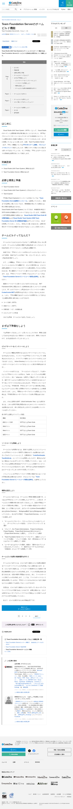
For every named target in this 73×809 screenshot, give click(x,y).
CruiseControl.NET (8, 292)
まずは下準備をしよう (20, 78)
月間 (66, 28)
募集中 (19, 711)
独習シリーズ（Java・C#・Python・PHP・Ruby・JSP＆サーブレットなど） (29, 678)
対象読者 (16, 70)
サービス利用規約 (67, 794)
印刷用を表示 (8, 632)
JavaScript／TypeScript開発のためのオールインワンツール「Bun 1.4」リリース (62, 48)
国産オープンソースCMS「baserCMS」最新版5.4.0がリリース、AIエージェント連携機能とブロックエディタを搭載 (62, 64)
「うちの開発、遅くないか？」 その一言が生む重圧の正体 (62, 70)
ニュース (66, 149)
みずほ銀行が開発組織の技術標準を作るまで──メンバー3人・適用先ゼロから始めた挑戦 (62, 41)
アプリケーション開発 (30, 9)
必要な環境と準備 (19, 73)
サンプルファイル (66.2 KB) (19, 47)
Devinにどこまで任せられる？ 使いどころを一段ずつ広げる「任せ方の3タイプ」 (62, 98)
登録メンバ (24, 709)
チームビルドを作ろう (20, 94)
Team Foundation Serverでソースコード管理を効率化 (20, 276)
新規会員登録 (61, 130)
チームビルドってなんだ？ (21, 75)
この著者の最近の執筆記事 (22, 692)
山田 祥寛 (4, 34)
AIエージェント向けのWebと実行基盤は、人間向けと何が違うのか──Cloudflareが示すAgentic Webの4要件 (62, 90)
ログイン (62, 134)
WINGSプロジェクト (21, 701)
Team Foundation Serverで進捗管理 (16, 647)
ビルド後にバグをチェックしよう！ (24, 102)
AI (20, 9)
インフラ (42, 9)
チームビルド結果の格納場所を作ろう (25, 88)
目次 (24, 62)
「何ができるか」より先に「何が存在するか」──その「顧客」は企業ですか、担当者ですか (61, 191)
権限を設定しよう (20, 86)
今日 (56, 28)
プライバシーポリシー (59, 796)
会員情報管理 (45, 794)
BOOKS (37, 762)
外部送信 (69, 796)
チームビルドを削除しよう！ (22, 107)
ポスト (36, 41)
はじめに (16, 67)
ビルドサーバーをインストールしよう (25, 80)
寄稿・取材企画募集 (59, 750)
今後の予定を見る (62, 228)
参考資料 (16, 113)
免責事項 (53, 794)
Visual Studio (6, 41)
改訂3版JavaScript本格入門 (23, 683)
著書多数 (25, 687)
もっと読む (8, 651)
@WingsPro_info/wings (24, 714)
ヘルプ (29, 794)
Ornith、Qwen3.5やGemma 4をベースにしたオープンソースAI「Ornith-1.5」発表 (62, 76)
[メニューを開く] (3, 3)
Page (7, 94)
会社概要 (59, 794)
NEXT (36, 616)
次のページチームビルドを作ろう (24, 608)
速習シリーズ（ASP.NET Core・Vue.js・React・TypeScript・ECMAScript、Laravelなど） (28, 680)
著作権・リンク (37, 794)
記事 (22, 713)
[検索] (15, 9)
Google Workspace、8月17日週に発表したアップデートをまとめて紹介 (62, 83)
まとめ (16, 110)
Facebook (17, 716)
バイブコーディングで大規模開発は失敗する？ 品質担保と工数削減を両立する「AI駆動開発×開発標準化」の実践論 (62, 34)
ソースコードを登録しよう (22, 83)
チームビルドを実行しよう (21, 99)
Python (63, 9)
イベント (26, 762)
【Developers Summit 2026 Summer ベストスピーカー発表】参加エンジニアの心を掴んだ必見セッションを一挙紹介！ (62, 56)
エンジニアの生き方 (53, 9)
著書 (18, 713)
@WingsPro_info (36, 713)
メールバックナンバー (62, 125)
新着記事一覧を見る (61, 198)
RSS (28, 713)
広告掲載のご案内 (59, 754)
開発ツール (14, 41)
